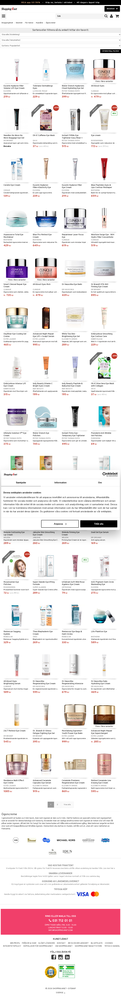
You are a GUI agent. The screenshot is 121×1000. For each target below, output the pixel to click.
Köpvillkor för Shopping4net (38, 946)
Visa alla (67, 804)
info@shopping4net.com (61, 930)
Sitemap (72, 988)
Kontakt (61, 943)
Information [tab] (60, 482)
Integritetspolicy (12, 946)
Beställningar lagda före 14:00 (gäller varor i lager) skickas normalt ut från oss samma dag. (60, 875)
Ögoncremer (50, 23)
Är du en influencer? (78, 943)
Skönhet (19, 23)
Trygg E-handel (112, 946)
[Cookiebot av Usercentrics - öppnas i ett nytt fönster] (105, 474)
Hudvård (39, 23)
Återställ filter (110, 51)
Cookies (109, 943)
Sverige (60, 993)
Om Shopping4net (63, 946)
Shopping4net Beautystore (88, 946)
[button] (117, 16)
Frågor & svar (29, 943)
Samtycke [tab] (21, 482)
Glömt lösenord (46, 943)
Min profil (15, 943)
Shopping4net (7, 23)
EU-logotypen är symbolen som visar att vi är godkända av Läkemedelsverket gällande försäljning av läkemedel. (61, 883)
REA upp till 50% (30, 2)
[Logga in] (111, 16)
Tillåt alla (98, 523)
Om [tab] (100, 482)
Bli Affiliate (97, 943)
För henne (29, 23)
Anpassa (58, 523)
